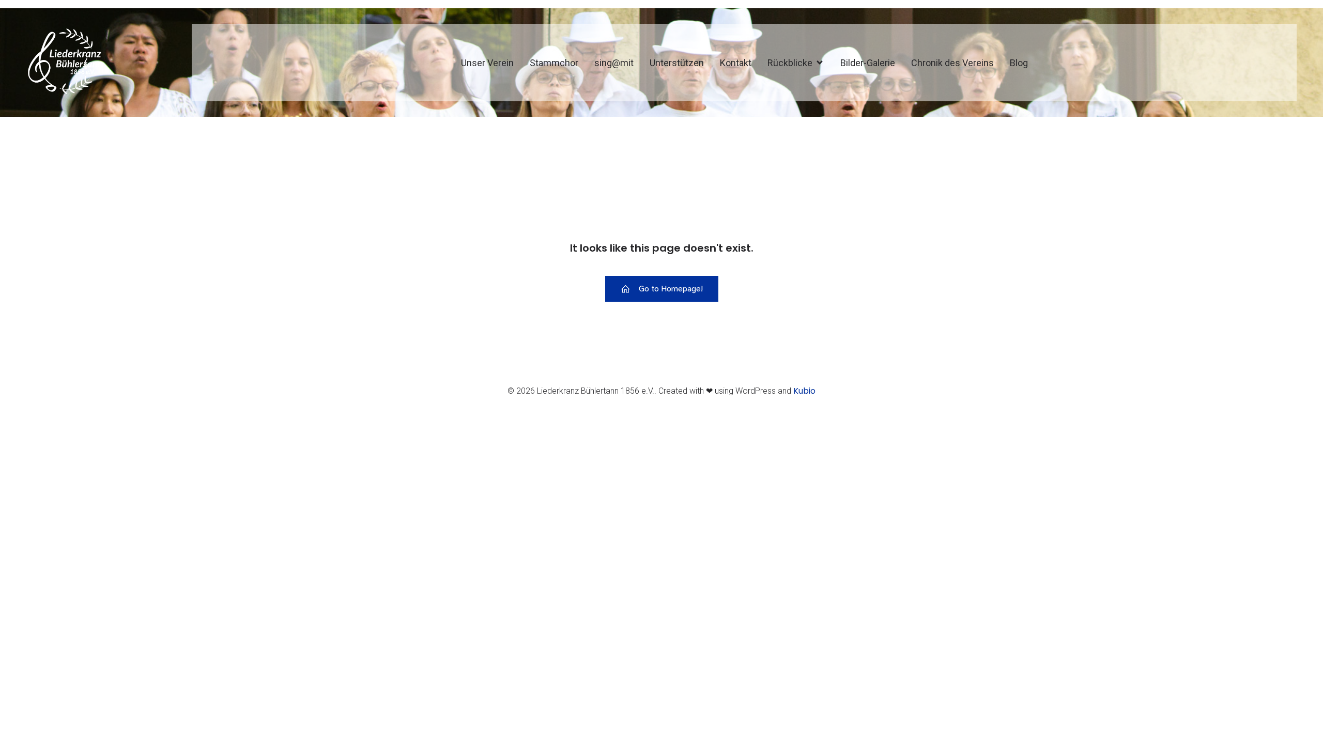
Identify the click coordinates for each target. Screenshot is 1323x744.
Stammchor (554, 62)
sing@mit (614, 62)
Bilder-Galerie (867, 62)
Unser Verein (487, 62)
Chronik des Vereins (952, 62)
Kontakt (735, 62)
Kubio (804, 391)
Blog (1019, 62)
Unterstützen (677, 62)
